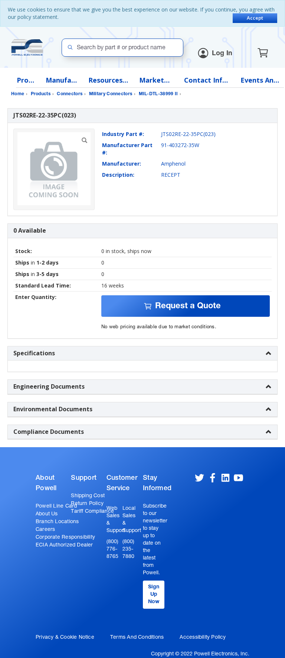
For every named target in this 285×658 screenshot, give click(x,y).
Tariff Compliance (92, 511)
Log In (222, 53)
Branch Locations (57, 522)
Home (17, 94)
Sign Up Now (153, 595)
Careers (45, 529)
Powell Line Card (56, 506)
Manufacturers (61, 80)
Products (26, 80)
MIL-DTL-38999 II (158, 94)
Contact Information (207, 80)
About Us (47, 514)
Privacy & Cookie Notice (65, 637)
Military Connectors (110, 94)
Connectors (69, 94)
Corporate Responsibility (65, 537)
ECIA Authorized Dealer (64, 545)
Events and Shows (259, 80)
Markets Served (156, 80)
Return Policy (87, 503)
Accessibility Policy (203, 637)
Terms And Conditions (137, 637)
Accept (255, 17)
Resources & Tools (108, 80)
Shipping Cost (88, 496)
